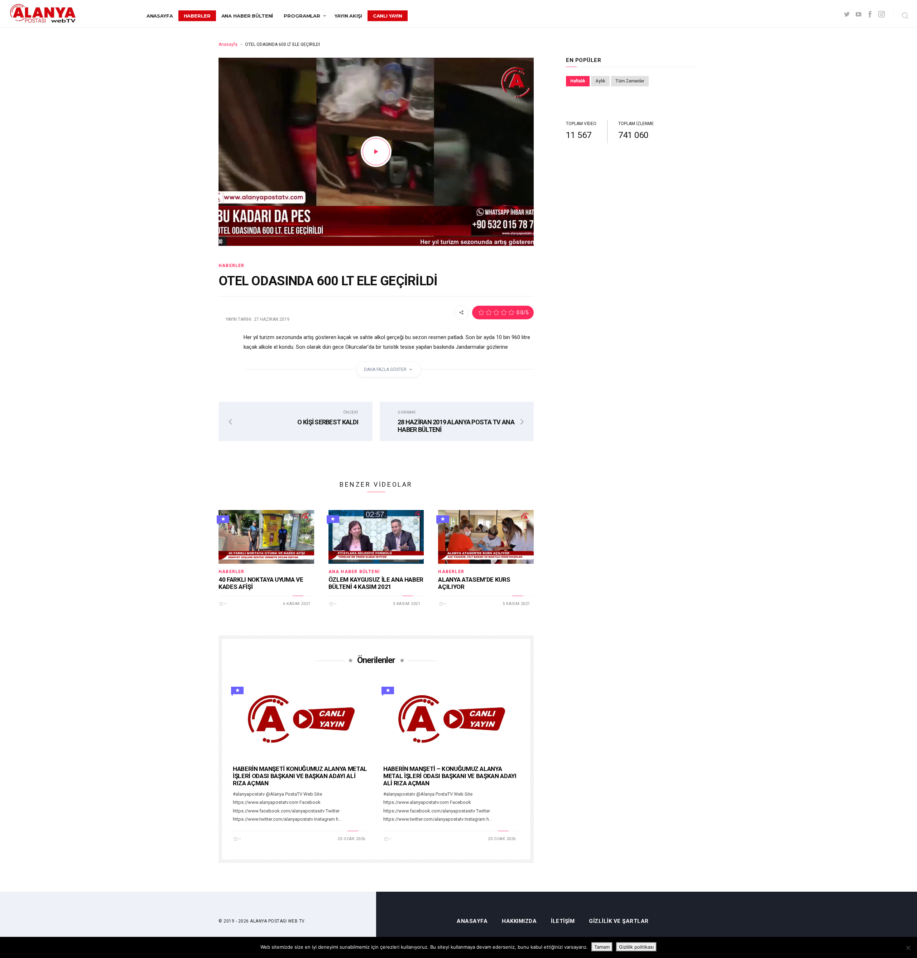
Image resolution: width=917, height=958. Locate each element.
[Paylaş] (461, 312)
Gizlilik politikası (636, 947)
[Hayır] (908, 947)
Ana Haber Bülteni (247, 16)
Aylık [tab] (600, 81)
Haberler (197, 16)
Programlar (302, 16)
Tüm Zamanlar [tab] (629, 81)
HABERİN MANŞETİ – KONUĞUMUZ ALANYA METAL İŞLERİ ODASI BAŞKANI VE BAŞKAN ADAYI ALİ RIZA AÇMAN (450, 776)
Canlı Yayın (388, 16)
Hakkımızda (519, 921)
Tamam (602, 947)
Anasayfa (160, 16)
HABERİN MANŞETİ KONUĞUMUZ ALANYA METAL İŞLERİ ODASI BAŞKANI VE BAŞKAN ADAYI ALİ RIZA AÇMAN (300, 776)
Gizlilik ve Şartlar (619, 921)
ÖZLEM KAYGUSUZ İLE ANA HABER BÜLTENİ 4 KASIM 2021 (375, 583)
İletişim (563, 921)
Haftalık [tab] (577, 81)
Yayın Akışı (348, 16)
